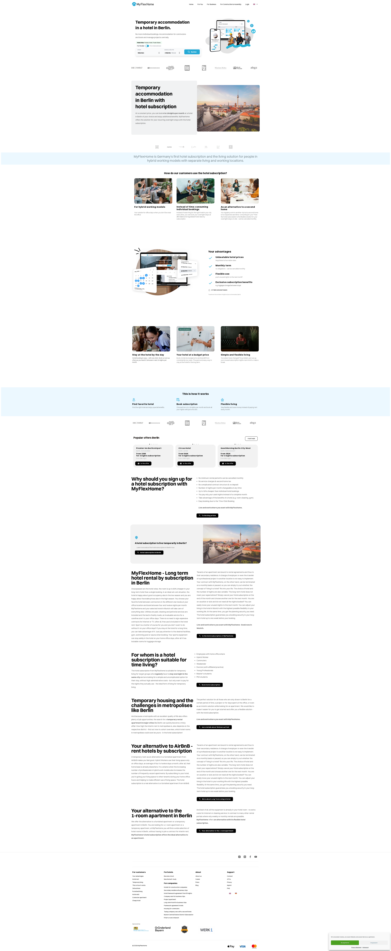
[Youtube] (255, 857)
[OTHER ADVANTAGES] (209, 290)
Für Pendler (140, 46)
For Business (211, 4)
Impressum (365, 947)
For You (200, 4)
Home (191, 4)
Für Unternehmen (155, 46)
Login (247, 4)
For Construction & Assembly (230, 4)
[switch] (147, 46)
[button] (136, 446)
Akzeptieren (345, 943)
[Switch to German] (236, 893)
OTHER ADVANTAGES (219, 290)
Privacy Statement (356, 947)
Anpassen (374, 943)
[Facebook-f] (250, 857)
